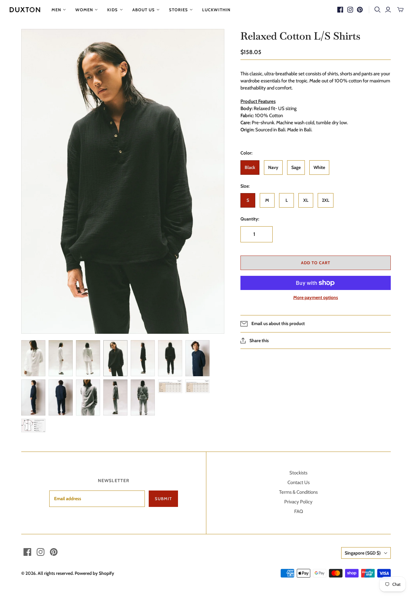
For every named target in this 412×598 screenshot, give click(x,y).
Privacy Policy (298, 502)
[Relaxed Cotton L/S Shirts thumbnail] (33, 358)
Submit (163, 498)
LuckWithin (216, 9)
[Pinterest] (360, 10)
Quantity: (249, 219)
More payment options (315, 297)
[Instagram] (350, 10)
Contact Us (298, 482)
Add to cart (315, 262)
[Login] (388, 9)
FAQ (298, 511)
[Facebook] (340, 10)
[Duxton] (25, 9)
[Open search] (377, 9)
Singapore (363, 553)
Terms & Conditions (298, 492)
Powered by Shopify (94, 573)
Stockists (298, 473)
